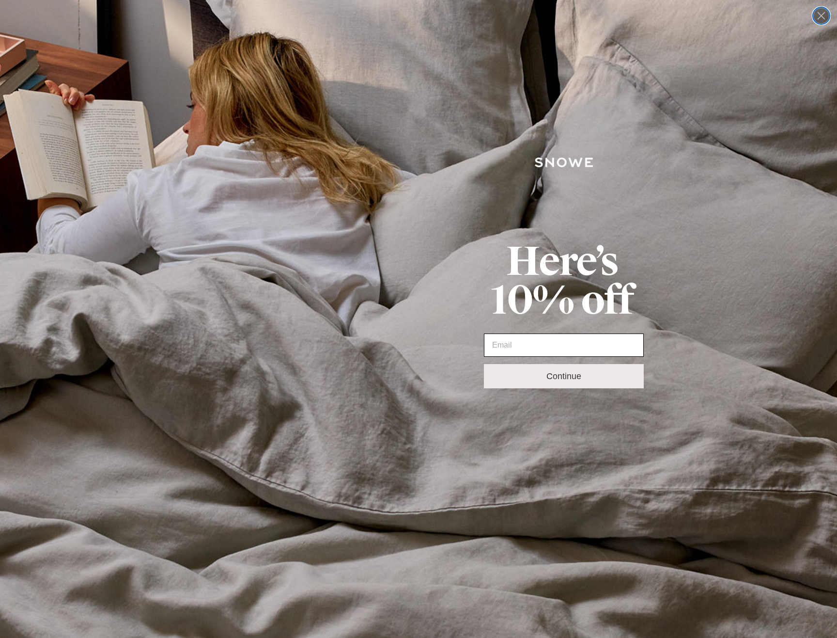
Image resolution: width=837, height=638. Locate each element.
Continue (563, 376)
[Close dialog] (821, 15)
